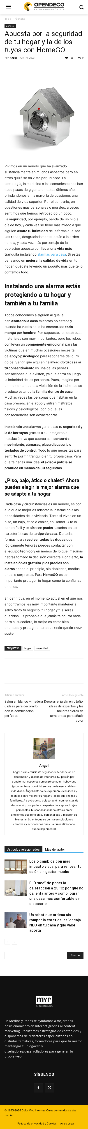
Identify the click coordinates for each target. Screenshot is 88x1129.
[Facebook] (9, 67)
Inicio (8, 19)
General (20, 19)
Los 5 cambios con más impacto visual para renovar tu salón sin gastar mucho (55, 866)
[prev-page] (7, 941)
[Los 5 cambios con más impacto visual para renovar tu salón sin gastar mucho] (16, 866)
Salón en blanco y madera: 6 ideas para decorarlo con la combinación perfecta (24, 709)
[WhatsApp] (40, 67)
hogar (27, 648)
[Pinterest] (29, 67)
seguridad (42, 648)
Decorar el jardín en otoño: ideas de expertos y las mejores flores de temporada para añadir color (63, 711)
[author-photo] (44, 759)
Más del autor (55, 849)
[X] (19, 67)
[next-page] (14, 941)
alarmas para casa (51, 254)
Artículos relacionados (23, 849)
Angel (13, 57)
